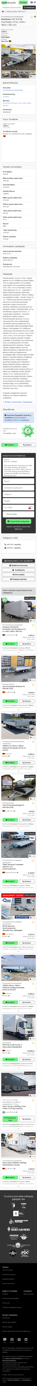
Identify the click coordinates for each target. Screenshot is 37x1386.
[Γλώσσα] (31, 2)
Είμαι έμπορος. (12, 514)
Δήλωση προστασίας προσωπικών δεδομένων (18, 528)
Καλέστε (28, 445)
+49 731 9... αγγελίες (14, 544)
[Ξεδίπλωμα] (18, 652)
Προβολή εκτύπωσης (19, 565)
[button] (35, 2)
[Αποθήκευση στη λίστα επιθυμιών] (31, 17)
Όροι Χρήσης (26, 1380)
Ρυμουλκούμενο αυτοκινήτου (13, 90)
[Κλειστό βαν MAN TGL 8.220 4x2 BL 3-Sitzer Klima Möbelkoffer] (18, 1027)
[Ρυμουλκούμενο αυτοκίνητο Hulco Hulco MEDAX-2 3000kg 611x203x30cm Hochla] (18, 1145)
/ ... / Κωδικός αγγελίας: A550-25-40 (14, 11)
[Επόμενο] (34, 61)
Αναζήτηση (30, 7)
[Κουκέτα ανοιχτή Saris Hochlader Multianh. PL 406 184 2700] (18, 669)
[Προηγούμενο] (3, 61)
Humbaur (6, 97)
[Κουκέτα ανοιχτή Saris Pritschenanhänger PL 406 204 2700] (18, 788)
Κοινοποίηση (19, 575)
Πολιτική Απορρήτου (13, 1380)
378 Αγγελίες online (9, 433)
